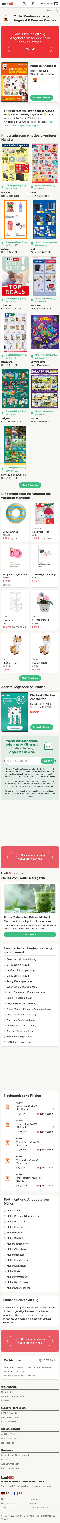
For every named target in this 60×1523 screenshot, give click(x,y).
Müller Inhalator (15, 1254)
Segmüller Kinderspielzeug (21, 1003)
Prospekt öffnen (41, 97)
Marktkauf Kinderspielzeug (21, 1025)
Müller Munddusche (18, 1260)
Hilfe (3, 1499)
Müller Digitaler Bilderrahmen (23, 1216)
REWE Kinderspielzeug (19, 1036)
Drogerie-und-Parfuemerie (39, 1368)
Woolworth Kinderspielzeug (22, 986)
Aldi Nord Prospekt (10, 1434)
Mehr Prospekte (30, 485)
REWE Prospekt (8, 1422)
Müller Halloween (16, 1221)
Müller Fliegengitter (17, 1243)
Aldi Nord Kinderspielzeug (21, 1020)
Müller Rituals (14, 1232)
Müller (7, 1372)
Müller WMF (13, 1210)
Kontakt (34, 1503)
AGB (3, 1507)
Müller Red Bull (15, 1238)
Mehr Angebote (30, 678)
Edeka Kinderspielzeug (19, 997)
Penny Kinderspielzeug (19, 981)
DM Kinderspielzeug (18, 964)
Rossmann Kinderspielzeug (21, 959)
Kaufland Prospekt (10, 1417)
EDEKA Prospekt (9, 1413)
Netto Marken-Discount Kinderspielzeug (29, 1008)
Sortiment (19, 1372)
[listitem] (15, 170)
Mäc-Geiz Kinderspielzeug (21, 1014)
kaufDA (7, 1368)
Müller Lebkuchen (16, 1265)
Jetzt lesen (30, 934)
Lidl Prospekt (7, 1443)
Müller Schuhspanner (18, 1287)
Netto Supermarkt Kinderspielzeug (26, 992)
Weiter (48, 760)
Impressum (35, 1499)
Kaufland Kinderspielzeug (21, 970)
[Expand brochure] (14, 82)
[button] (30, 82)
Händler (19, 1368)
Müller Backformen (17, 1282)
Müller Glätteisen (16, 1249)
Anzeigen (51, 10)
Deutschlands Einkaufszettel (15, 1455)
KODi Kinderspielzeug (19, 1042)
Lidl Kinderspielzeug (18, 975)
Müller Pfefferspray (17, 1276)
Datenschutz (7, 1503)
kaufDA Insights (8, 1459)
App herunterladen (10, 1464)
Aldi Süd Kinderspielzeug (20, 1031)
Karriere (5, 1400)
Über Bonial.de (8, 1392)
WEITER (30, 48)
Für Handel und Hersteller (13, 1396)
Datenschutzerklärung (43, 786)
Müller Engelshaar (16, 1227)
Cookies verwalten (39, 1507)
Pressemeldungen (10, 1468)
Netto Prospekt (8, 1438)
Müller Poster (14, 1271)
